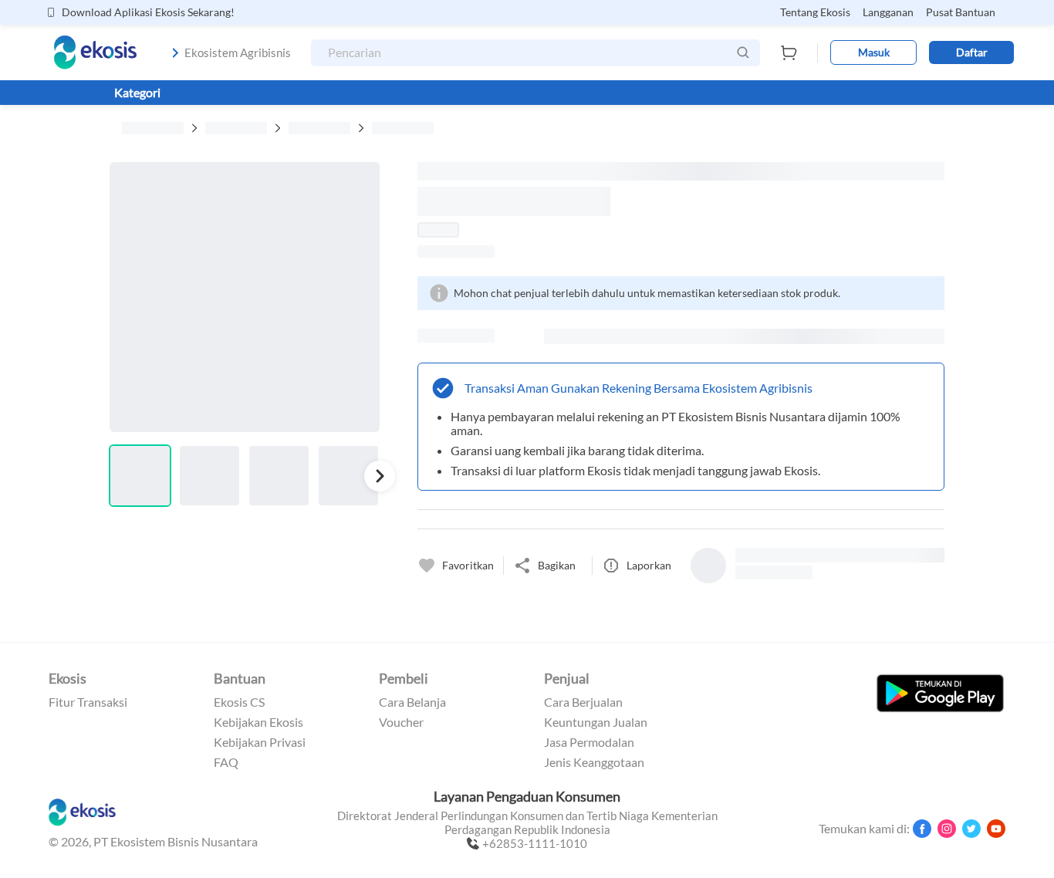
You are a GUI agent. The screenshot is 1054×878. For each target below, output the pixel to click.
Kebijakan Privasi (260, 742)
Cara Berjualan (583, 702)
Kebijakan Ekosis (258, 722)
